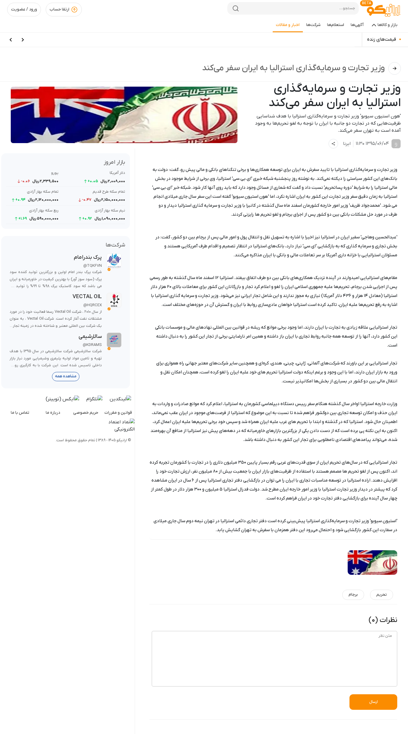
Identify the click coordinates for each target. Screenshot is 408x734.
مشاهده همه (65, 376)
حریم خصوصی (85, 413)
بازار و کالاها (388, 25)
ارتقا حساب (59, 9)
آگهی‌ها (357, 25)
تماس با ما (20, 413)
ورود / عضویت (24, 9)
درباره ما (53, 413)
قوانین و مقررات (118, 413)
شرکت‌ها (313, 25)
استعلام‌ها (335, 25)
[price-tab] (23, 40)
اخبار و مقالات (288, 25)
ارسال (373, 701)
